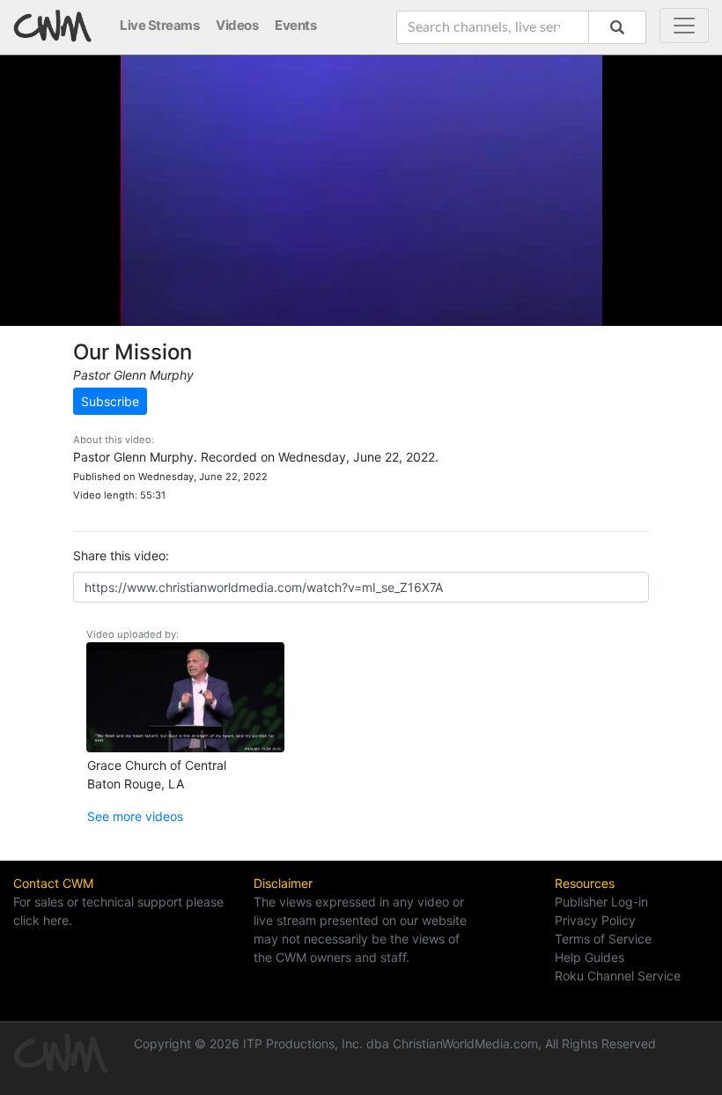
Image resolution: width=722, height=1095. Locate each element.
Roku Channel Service (618, 975)
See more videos (135, 816)
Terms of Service (603, 938)
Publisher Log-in (601, 901)
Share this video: (121, 555)
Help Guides (589, 957)
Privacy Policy (595, 920)
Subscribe (110, 401)
